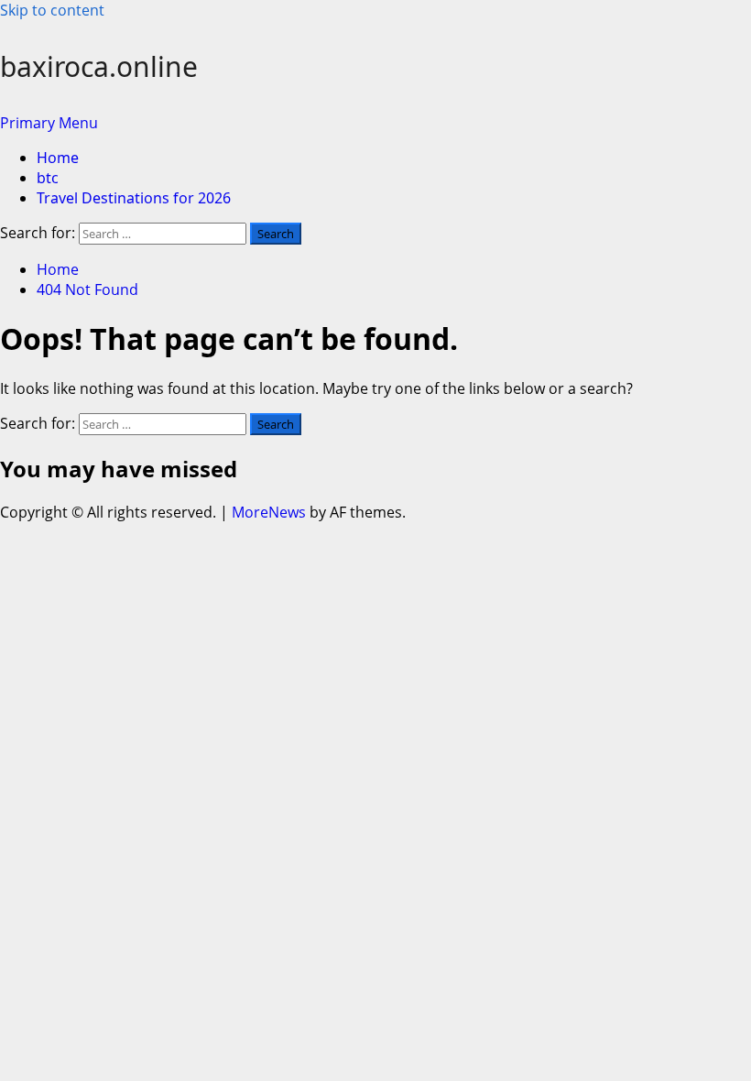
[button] (49, 123)
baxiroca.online (99, 66)
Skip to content (52, 10)
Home (58, 157)
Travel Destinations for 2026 (134, 198)
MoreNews (269, 512)
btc (48, 178)
